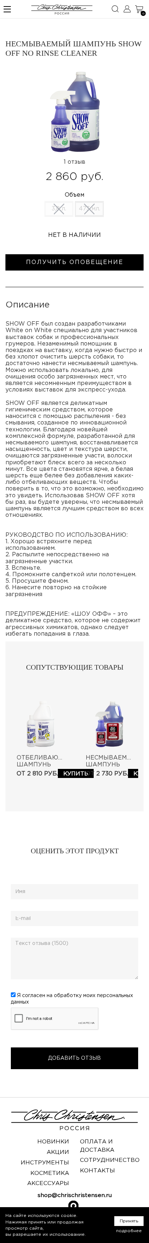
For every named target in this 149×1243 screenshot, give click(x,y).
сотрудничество (110, 1160)
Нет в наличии (74, 235)
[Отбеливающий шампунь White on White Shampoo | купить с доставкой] (40, 723)
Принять (129, 1221)
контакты (97, 1170)
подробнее (129, 1231)
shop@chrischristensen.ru (75, 1195)
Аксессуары (48, 1183)
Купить (75, 773)
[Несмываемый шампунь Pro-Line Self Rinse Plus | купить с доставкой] (109, 723)
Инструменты (45, 1162)
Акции (58, 1152)
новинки (53, 1141)
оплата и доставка (97, 1145)
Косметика (49, 1173)
